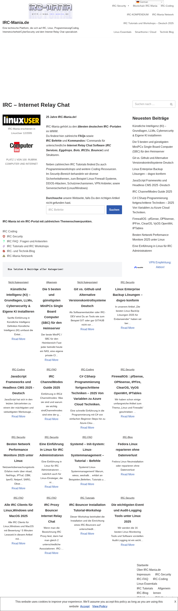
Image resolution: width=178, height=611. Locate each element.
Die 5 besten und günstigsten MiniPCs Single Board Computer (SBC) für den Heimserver (152, 146)
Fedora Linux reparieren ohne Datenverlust (127, 449)
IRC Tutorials (87, 497)
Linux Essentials (122, 32)
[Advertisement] (89, 63)
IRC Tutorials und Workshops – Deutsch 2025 (148, 23)
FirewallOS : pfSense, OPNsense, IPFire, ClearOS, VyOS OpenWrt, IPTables (153, 223)
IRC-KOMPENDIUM (138, 14)
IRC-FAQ (51, 369)
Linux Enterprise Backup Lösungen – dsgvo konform (128, 294)
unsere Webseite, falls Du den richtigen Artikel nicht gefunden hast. (83, 200)
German (143, 2)
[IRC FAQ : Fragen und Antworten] (25, 241)
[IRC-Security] (13, 236)
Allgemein (51, 282)
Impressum (143, 574)
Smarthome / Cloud (145, 32)
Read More (18, 339)
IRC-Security (119, 5)
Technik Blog (167, 32)
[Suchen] (171, 104)
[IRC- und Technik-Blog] (19, 251)
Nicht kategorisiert (18, 282)
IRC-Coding (167, 5)
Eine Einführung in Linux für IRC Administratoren (51, 449)
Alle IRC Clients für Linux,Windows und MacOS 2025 (18, 510)
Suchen (114, 209)
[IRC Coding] (10, 231)
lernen (157, 592)
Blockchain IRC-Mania (145, 5)
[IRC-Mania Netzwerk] (18, 256)
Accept (85, 606)
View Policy (99, 606)
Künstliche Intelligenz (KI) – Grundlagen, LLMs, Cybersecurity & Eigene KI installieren (18, 300)
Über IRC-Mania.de (149, 569)
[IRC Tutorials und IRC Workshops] (26, 246)
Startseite (142, 565)
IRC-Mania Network (163, 14)
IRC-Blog (128, 437)
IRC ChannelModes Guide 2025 (52, 382)
